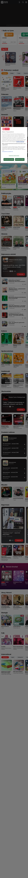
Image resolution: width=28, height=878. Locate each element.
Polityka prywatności (20, 141)
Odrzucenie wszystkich (8, 159)
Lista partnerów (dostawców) (7, 151)
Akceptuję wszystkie (20, 159)
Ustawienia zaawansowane (14, 155)
